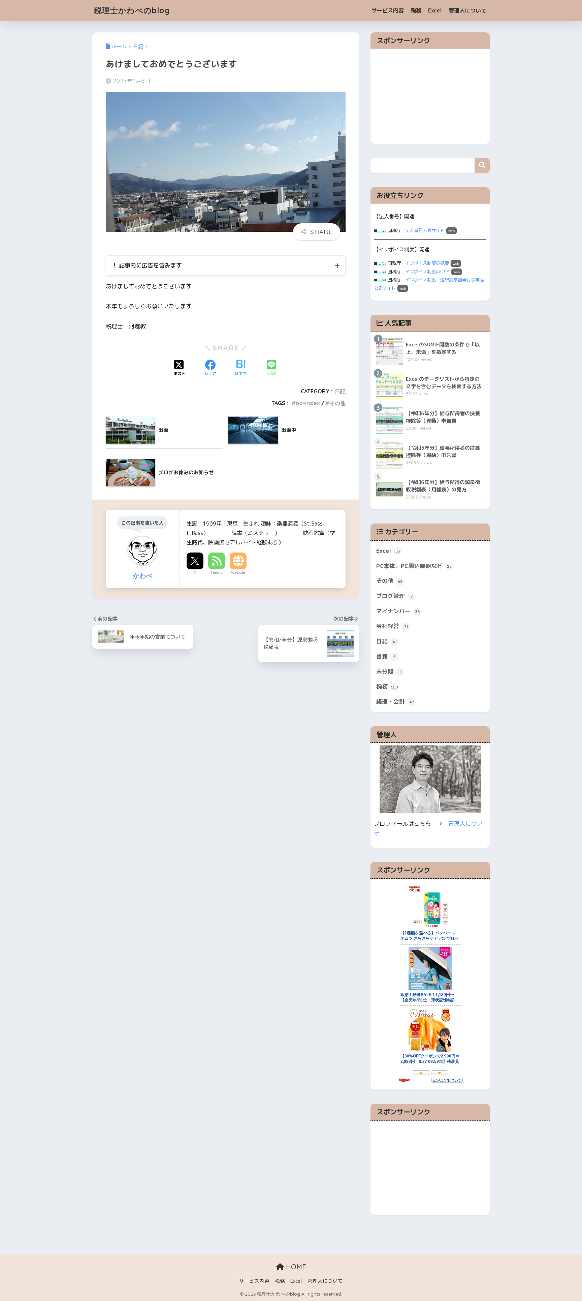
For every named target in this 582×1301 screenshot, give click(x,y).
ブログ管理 (394, 596)
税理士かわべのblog (132, 10)
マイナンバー (398, 611)
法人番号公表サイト (425, 230)
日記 (340, 391)
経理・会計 (395, 701)
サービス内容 (387, 10)
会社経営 (392, 626)
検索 (482, 165)
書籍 (386, 656)
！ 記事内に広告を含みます (146, 265)
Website (238, 572)
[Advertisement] (430, 96)
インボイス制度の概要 (427, 263)
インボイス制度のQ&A (427, 271)
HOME (295, 1267)
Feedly (217, 572)
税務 (416, 10)
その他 (337, 403)
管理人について (467, 10)
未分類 (388, 671)
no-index (308, 403)
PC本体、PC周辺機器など (414, 566)
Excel (435, 10)
